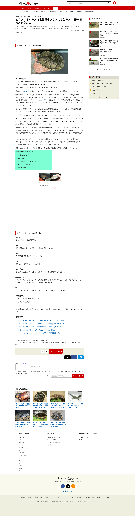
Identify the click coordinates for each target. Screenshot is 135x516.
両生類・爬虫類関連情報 (52, 11)
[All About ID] (114, 3)
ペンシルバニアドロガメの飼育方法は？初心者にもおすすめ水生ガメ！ (41, 324)
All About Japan (83, 440)
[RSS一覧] (73, 486)
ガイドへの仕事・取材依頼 (53, 442)
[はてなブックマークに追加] (81, 357)
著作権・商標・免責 (79, 497)
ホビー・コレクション (35, 8)
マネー (20, 440)
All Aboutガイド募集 (51, 440)
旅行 (20, 460)
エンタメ (22, 8)
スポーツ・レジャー (48, 8)
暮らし (20, 450)
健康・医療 (21, 442)
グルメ (20, 468)
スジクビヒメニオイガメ (40, 100)
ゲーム (27, 8)
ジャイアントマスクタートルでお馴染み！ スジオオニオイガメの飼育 (41, 320)
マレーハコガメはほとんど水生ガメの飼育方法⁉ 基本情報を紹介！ (40, 333)
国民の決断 (49, 445)
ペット (55, 8)
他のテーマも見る (104, 97)
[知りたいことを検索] (109, 3)
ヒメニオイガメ (25, 91)
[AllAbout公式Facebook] (63, 486)
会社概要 (23, 497)
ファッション (22, 465)
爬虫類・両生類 (39, 11)
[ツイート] (67, 357)
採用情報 (29, 497)
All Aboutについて (68, 497)
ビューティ (21, 445)
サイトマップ (106, 497)
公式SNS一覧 (67, 491)
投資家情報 (35, 497)
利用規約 (48, 497)
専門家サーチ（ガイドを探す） (54, 437)
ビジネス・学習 (23, 455)
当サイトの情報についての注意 (93, 497)
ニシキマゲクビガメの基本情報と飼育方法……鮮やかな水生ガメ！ (40, 327)
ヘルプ (112, 497)
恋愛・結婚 (21, 452)
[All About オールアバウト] (26, 3)
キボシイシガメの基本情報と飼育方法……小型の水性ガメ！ (38, 330)
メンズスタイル (23, 458)
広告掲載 (42, 497)
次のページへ (55, 351)
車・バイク (21, 470)
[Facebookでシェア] (74, 357)
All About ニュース (83, 437)
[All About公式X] (68, 486)
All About (21, 11)
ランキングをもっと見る (104, 69)
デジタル (21, 447)
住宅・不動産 (22, 437)
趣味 (36, 3)
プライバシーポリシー (57, 497)
